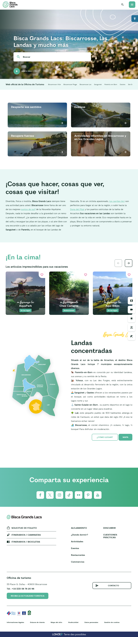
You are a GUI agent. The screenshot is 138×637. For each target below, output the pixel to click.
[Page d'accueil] (10, 4)
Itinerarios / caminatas (26, 534)
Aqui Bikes (113, 305)
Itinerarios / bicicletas (25, 541)
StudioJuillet (73, 622)
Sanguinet (98, 84)
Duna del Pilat (77, 209)
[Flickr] (78, 495)
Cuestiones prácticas (110, 536)
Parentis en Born (110, 84)
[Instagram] (59, 495)
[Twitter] (50, 495)
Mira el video (27, 71)
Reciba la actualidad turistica (27, 596)
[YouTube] (97, 495)
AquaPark (25, 305)
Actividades (77, 541)
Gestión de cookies (111, 622)
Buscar (26, 56)
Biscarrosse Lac (85, 84)
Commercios (77, 561)
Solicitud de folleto (24, 528)
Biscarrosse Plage (70, 84)
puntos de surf (28, 209)
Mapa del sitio (56, 622)
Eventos (75, 548)
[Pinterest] (88, 495)
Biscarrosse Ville (54, 84)
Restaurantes (78, 555)
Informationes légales (15, 622)
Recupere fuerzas (22, 135)
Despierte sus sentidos (26, 107)
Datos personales (91, 622)
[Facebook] (40, 495)
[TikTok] (69, 495)
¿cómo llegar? (105, 437)
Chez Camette (69, 305)
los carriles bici (117, 201)
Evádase (79, 107)
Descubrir (109, 528)
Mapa (125, 437)
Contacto (113, 585)
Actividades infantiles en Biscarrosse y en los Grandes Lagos (100, 137)
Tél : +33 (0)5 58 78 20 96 (20, 588)
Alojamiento (79, 528)
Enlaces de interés (37, 622)
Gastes (122, 84)
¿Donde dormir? (79, 534)
